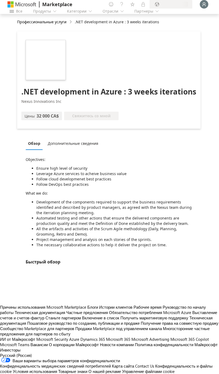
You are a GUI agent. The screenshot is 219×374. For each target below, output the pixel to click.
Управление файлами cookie (148, 371)
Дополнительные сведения (73, 143)
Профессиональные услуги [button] (42, 21)
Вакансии (39, 344)
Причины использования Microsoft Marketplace (43, 307)
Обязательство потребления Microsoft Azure (150, 312)
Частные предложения (87, 312)
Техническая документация (40, 312)
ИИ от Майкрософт (17, 339)
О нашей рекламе (104, 371)
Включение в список (100, 317)
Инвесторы (10, 350)
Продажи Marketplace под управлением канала (118, 328)
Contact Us (144, 366)
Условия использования (35, 371)
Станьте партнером (63, 317)
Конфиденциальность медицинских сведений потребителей (55, 366)
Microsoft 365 (118, 339)
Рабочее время (148, 307)
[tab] (35, 143)
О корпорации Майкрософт (74, 344)
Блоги (92, 307)
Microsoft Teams (14, 344)
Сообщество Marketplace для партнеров (37, 328)
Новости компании (117, 344)
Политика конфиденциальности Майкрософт (176, 344)
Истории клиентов (115, 307)
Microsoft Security (52, 339)
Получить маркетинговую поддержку (154, 317)
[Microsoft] (21, 4)
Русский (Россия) (16, 355)
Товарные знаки (72, 371)
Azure (74, 339)
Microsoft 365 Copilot (189, 339)
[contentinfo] (71, 22)
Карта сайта (123, 366)
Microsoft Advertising (150, 339)
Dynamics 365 (92, 339)
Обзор (34, 143)
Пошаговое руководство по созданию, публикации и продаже (83, 323)
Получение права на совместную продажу (179, 323)
